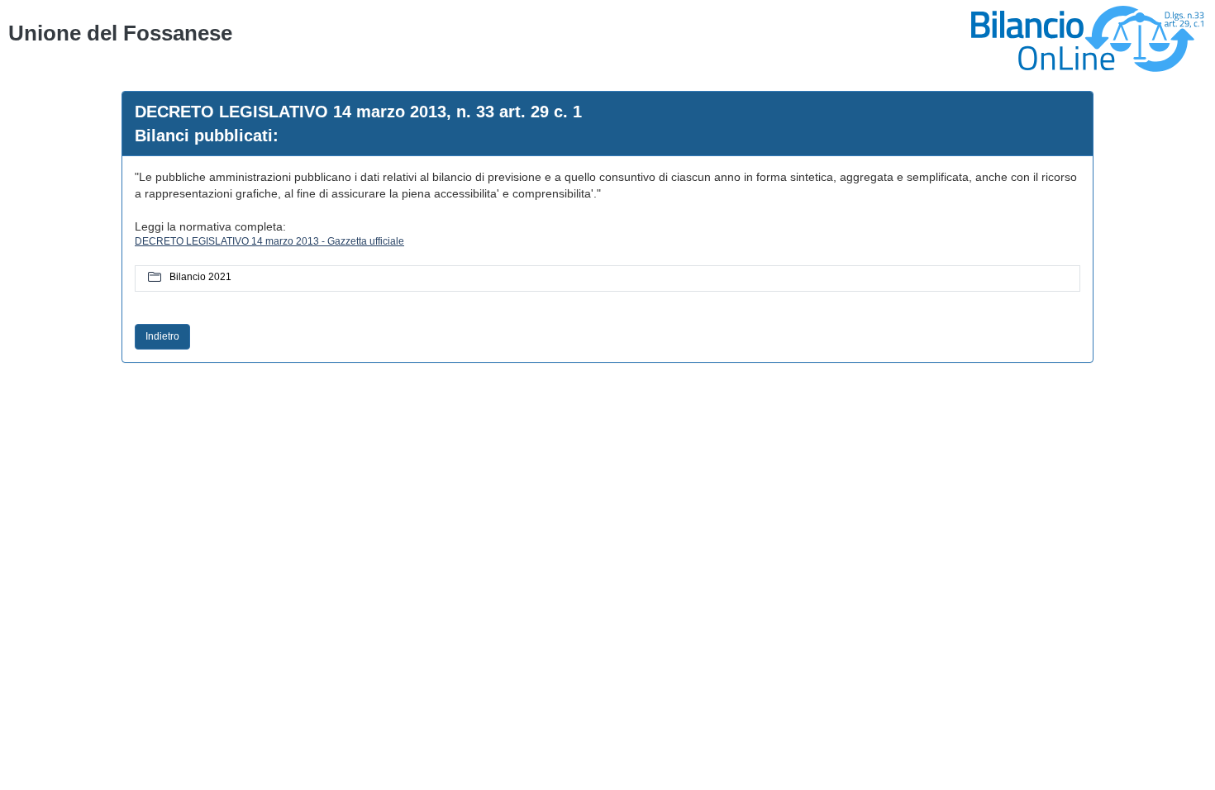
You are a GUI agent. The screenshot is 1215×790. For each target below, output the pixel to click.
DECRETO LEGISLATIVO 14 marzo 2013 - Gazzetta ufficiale (269, 241)
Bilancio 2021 (200, 277)
